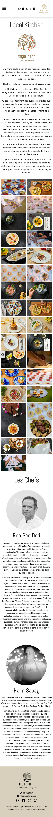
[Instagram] (19, 9)
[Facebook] (23, 9)
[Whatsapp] (27, 9)
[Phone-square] (34, 9)
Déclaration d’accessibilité (34, 809)
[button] (4, 9)
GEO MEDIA (29, 806)
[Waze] (30, 9)
